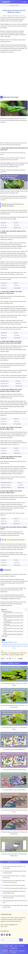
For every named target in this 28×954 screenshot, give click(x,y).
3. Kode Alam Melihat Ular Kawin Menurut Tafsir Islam (13, 618)
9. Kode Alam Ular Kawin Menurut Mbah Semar (13, 634)
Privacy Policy (14, 948)
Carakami (12, 5)
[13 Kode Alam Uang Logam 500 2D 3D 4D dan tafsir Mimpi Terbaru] (14, 851)
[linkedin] (9, 935)
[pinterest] (10, 658)
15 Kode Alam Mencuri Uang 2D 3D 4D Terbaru (14, 789)
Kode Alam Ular (13, 642)
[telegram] (12, 658)
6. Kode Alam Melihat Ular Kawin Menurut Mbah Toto (13, 626)
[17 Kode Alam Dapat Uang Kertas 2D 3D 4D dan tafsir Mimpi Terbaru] (14, 829)
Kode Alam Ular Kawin (7, 611)
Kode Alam (5, 642)
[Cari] (21, 939)
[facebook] (5, 658)
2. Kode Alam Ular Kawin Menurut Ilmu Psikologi (13, 615)
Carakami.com (3, 17)
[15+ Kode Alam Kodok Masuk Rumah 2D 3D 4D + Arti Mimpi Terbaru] (14, 702)
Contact (16, 945)
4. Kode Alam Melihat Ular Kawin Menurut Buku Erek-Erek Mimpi (13, 620)
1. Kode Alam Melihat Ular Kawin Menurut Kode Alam (13, 613)
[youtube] (7, 935)
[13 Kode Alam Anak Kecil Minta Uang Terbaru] (14, 746)
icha (5, 15)
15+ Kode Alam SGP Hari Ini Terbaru (16, 539)
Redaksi (11, 945)
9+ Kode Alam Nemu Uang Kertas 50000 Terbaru (14, 769)
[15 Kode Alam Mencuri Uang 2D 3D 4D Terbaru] (14, 787)
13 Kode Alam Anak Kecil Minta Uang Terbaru (14, 749)
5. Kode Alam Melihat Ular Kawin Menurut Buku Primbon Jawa (13, 623)
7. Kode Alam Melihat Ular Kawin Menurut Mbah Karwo (13, 629)
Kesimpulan (4, 636)
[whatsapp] (15, 658)
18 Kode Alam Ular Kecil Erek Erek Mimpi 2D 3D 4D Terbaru (15, 644)
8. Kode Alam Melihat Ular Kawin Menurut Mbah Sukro (13, 632)
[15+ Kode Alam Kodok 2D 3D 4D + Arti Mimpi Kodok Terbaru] (14, 724)
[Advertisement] (14, 74)
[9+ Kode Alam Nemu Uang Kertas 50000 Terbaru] (14, 767)
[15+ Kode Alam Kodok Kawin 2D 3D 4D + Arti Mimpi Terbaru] (14, 680)
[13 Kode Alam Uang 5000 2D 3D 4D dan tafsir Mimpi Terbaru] (14, 807)
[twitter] (7, 658)
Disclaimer (21, 945)
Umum (16, 5)
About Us (6, 945)
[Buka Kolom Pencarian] (20, 2)
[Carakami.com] (5, 2)
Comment (22, 15)
